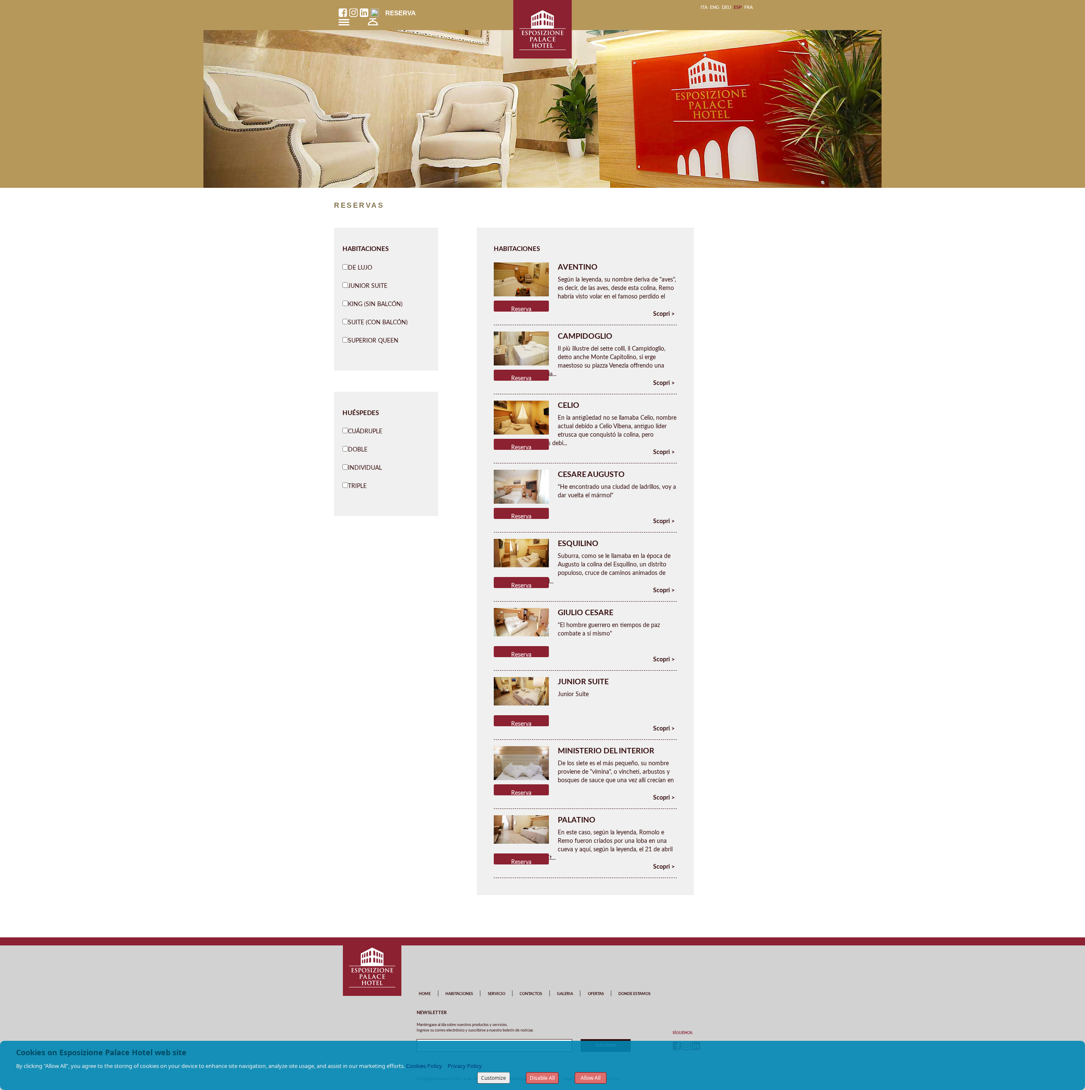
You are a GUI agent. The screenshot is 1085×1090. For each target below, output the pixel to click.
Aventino (578, 267)
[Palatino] (521, 829)
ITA (704, 7)
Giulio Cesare (585, 613)
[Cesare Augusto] (521, 488)
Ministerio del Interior (606, 751)
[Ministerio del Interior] (521, 772)
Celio (568, 406)
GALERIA (565, 994)
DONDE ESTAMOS (634, 994)
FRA (748, 7)
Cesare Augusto (591, 475)
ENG (714, 7)
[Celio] (521, 418)
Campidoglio (585, 336)
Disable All (542, 1078)
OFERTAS (596, 994)
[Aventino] (521, 280)
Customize (493, 1078)
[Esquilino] (521, 553)
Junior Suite (583, 682)
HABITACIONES (459, 994)
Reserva (400, 13)
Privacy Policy (465, 1066)
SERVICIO (496, 994)
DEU (726, 7)
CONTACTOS (531, 994)
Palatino (576, 820)
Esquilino (578, 544)
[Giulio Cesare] (521, 622)
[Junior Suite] (521, 691)
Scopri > (664, 314)
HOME (425, 994)
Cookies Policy (424, 1066)
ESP (738, 7)
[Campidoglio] (521, 349)
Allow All (591, 1078)
